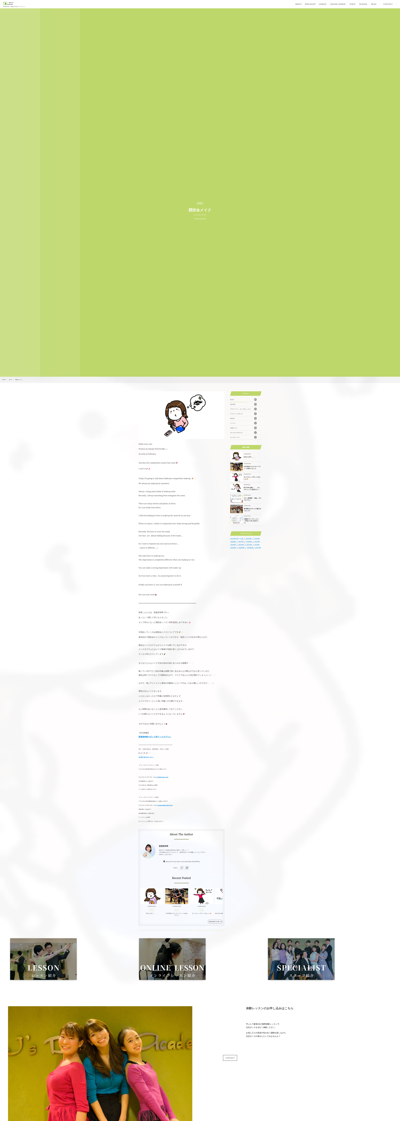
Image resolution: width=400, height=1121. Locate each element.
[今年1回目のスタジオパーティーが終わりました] (176, 896)
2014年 (233, 545)
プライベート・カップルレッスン (243, 409)
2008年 (250, 548)
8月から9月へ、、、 (152, 913)
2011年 (257, 545)
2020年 (249, 539)
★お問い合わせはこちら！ (146, 757)
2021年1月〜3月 (236, 539)
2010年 (233, 548)
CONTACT (230, 1058)
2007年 (258, 548)
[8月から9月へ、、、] (151, 896)
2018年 (233, 542)
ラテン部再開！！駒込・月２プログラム (252, 499)
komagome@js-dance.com (165, 805)
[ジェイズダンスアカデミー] (8, 3)
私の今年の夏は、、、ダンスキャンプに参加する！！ (252, 488)
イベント (243, 423)
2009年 (241, 548)
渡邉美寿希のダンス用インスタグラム (155, 737)
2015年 (257, 542)
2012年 (249, 545)
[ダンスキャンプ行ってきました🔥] (201, 896)
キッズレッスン (243, 437)
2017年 (241, 542)
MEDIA (243, 418)
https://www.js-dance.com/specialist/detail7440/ (183, 862)
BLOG (151, 910)
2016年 (249, 542)
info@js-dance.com (162, 777)
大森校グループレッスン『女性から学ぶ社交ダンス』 (251, 521)
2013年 (241, 545)
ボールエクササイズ (243, 433)
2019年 (257, 539)
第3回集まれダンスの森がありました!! (252, 509)
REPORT (243, 404)
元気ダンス (243, 428)
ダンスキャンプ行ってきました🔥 (201, 913)
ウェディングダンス (243, 414)
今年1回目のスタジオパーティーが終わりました (177, 914)
